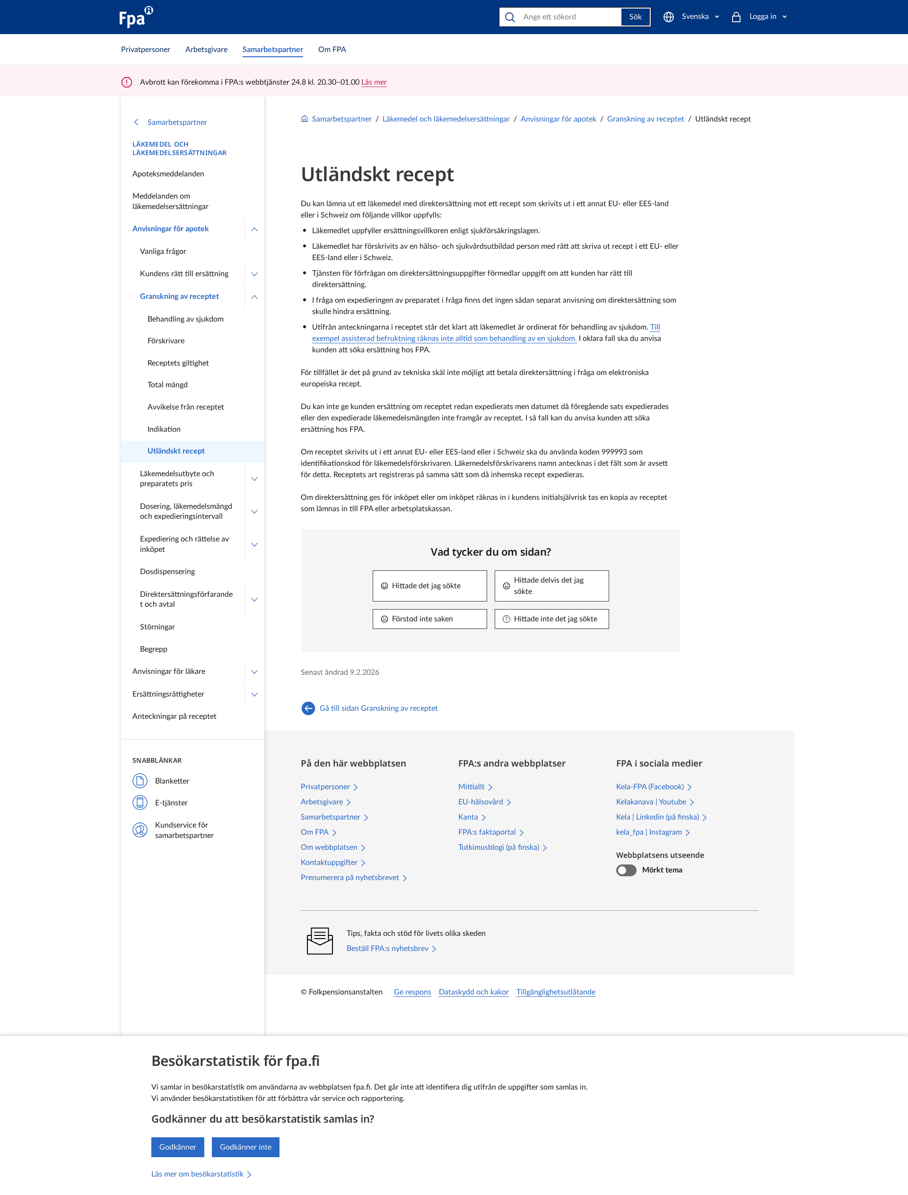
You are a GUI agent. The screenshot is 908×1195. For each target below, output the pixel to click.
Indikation (164, 429)
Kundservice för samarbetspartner (184, 830)
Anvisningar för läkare (168, 671)
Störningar (157, 627)
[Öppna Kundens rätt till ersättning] (254, 274)
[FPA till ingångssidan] (136, 17)
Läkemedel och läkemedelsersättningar (179, 148)
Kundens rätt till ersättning (184, 274)
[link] (146, 50)
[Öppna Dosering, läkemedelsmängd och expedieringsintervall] (254, 512)
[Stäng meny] (254, 229)
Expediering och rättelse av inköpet (184, 544)
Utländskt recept (176, 451)
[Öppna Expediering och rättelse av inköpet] (254, 544)
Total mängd (168, 385)
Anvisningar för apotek (170, 229)
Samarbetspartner (177, 122)
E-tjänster (171, 803)
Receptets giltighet (178, 363)
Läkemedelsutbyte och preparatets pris (177, 479)
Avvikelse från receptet (186, 407)
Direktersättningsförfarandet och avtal (186, 600)
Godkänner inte (245, 1147)
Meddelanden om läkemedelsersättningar (170, 201)
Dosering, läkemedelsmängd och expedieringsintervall (186, 512)
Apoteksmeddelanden (168, 174)
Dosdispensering (167, 572)
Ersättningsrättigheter (168, 694)
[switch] (626, 870)
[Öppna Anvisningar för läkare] (254, 672)
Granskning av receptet (179, 296)
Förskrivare (166, 341)
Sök (635, 17)
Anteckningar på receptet (174, 716)
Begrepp (153, 649)
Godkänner (177, 1147)
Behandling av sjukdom (186, 319)
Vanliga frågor (163, 251)
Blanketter (172, 781)
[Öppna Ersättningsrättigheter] (254, 695)
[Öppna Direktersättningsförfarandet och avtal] (254, 600)
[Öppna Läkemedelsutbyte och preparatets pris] (254, 479)
